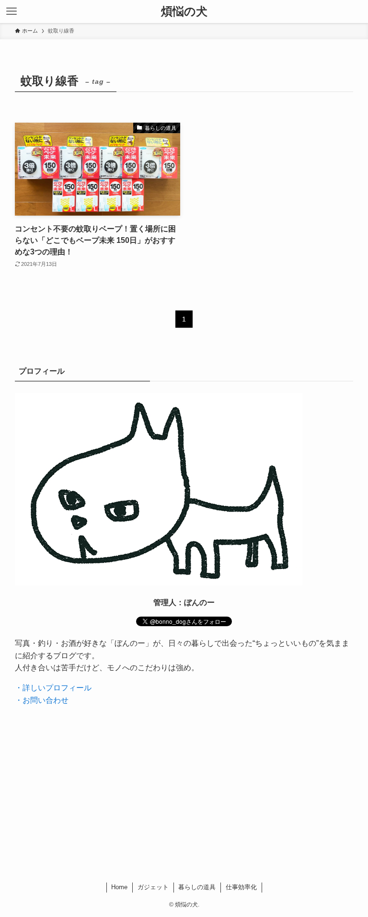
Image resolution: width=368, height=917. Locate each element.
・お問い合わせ (42, 700)
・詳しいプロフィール (53, 688)
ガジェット (153, 887)
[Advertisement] (184, 796)
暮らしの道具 (197, 887)
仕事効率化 (241, 887)
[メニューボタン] (11, 11)
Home (119, 887)
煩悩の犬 (184, 11)
